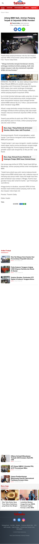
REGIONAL (33, 7)
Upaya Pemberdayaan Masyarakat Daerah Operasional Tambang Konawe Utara (22, 478)
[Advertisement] (19, 229)
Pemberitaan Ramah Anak (27, 527)
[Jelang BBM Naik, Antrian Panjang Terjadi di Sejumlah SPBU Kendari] (15, 29)
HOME (2, 7)
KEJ (35, 525)
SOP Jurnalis (7, 527)
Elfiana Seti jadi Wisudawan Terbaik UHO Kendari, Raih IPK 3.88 (22, 458)
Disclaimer (19, 529)
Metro (7, 12)
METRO (27, 7)
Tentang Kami (5, 525)
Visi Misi (12, 525)
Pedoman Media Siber (27, 525)
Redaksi (18, 525)
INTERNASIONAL (18, 7)
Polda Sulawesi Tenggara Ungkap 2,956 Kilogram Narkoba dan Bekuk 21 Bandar (22, 269)
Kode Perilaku (15, 527)
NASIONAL (9, 7)
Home (3, 12)
